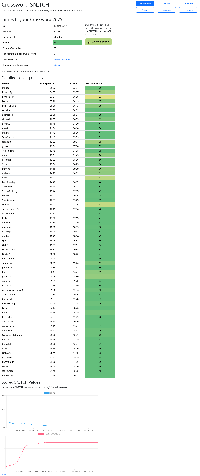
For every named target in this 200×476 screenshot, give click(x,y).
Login (125, 6)
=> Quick (188, 9)
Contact (167, 9)
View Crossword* (63, 59)
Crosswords (145, 3)
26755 (57, 64)
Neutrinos (188, 3)
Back (4, 474)
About (145, 9)
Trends (166, 3)
